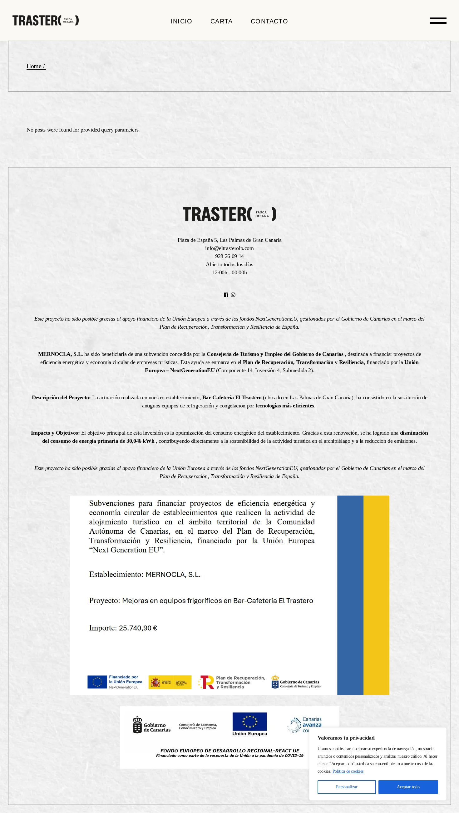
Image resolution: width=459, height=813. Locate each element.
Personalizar (347, 787)
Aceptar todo (408, 787)
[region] (378, 764)
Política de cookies (348, 771)
